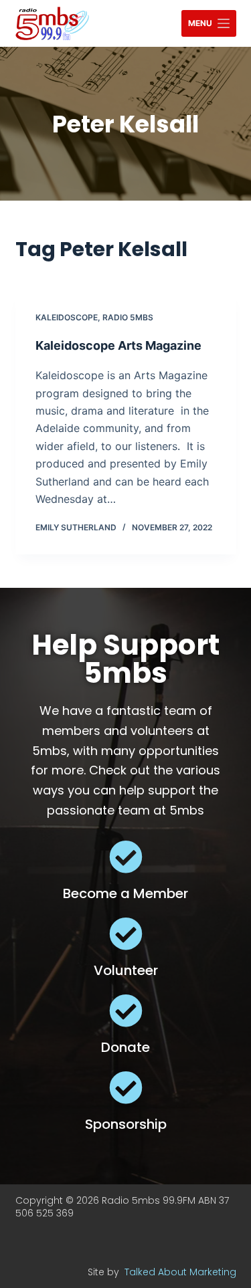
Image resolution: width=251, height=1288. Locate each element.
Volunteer (126, 970)
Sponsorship (126, 1124)
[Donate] (126, 1010)
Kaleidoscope (66, 317)
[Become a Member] (126, 856)
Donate (125, 1047)
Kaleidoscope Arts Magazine (118, 345)
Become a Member (125, 893)
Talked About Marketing (180, 1272)
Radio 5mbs (127, 317)
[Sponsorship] (126, 1087)
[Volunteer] (126, 933)
